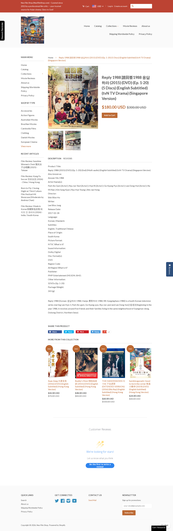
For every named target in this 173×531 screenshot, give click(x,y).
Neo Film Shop (42, 525)
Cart (87, 6)
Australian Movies (29, 119)
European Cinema (29, 142)
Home (87, 26)
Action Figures (27, 115)
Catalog (98, 26)
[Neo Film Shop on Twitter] (57, 502)
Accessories (26, 110)
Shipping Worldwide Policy (121, 34)
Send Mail (92, 500)
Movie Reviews (130, 26)
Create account (120, 6)
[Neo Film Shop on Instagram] (68, 502)
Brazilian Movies (29, 124)
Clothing (25, 133)
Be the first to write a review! (100, 465)
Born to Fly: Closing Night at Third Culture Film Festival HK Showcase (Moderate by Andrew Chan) (32, 194)
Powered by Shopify (57, 525)
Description (54, 158)
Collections (111, 26)
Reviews (67, 158)
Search (23, 500)
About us (146, 26)
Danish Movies (28, 137)
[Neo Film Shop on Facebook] (63, 502)
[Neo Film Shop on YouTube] (74, 502)
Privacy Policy (145, 34)
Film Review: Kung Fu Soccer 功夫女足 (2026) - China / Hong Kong (32, 179)
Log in (110, 6)
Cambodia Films (28, 128)
